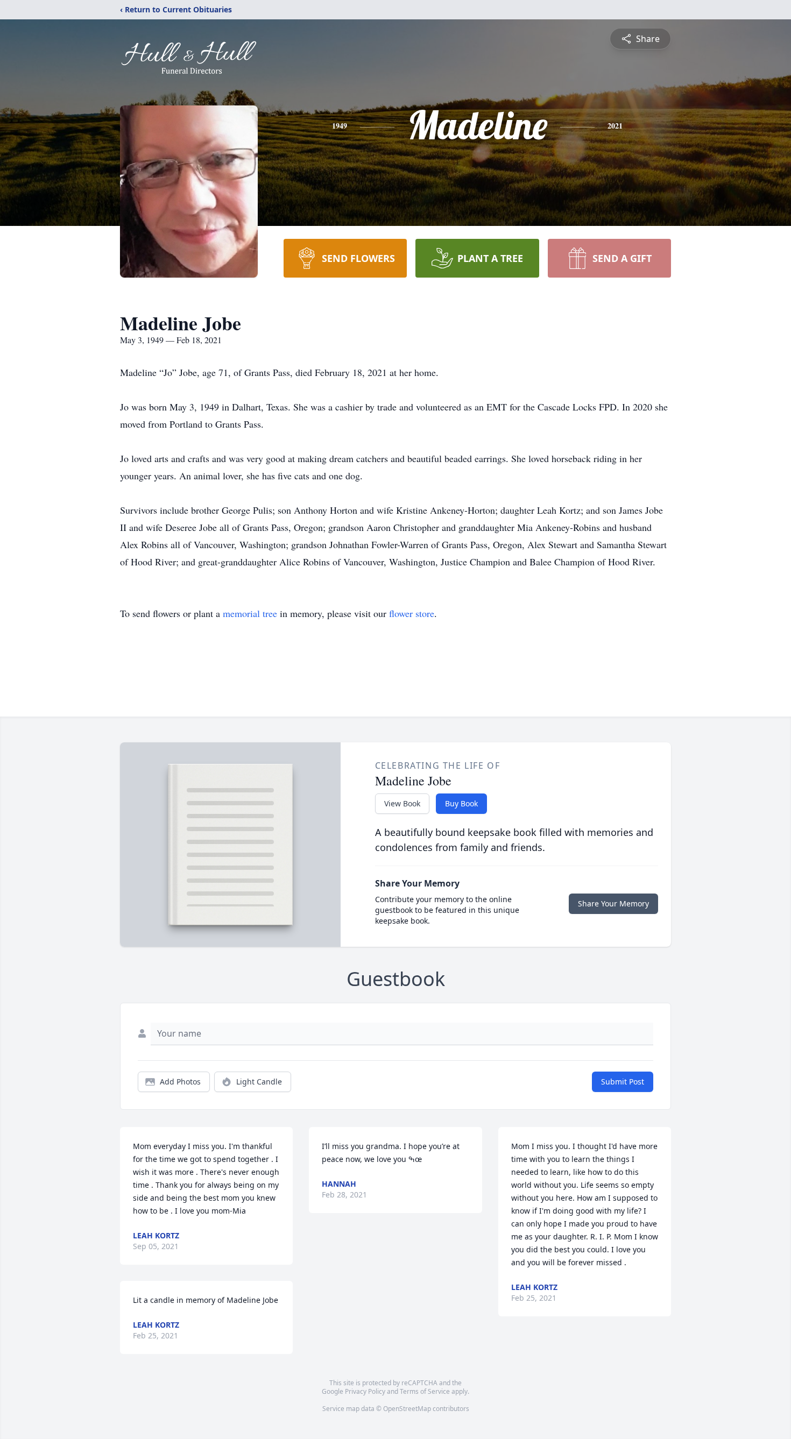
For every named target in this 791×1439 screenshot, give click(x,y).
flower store (411, 613)
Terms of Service (425, 1391)
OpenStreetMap (407, 1408)
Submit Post (622, 1081)
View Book (402, 803)
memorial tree (250, 613)
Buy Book (461, 803)
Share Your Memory (613, 903)
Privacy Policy (365, 1391)
